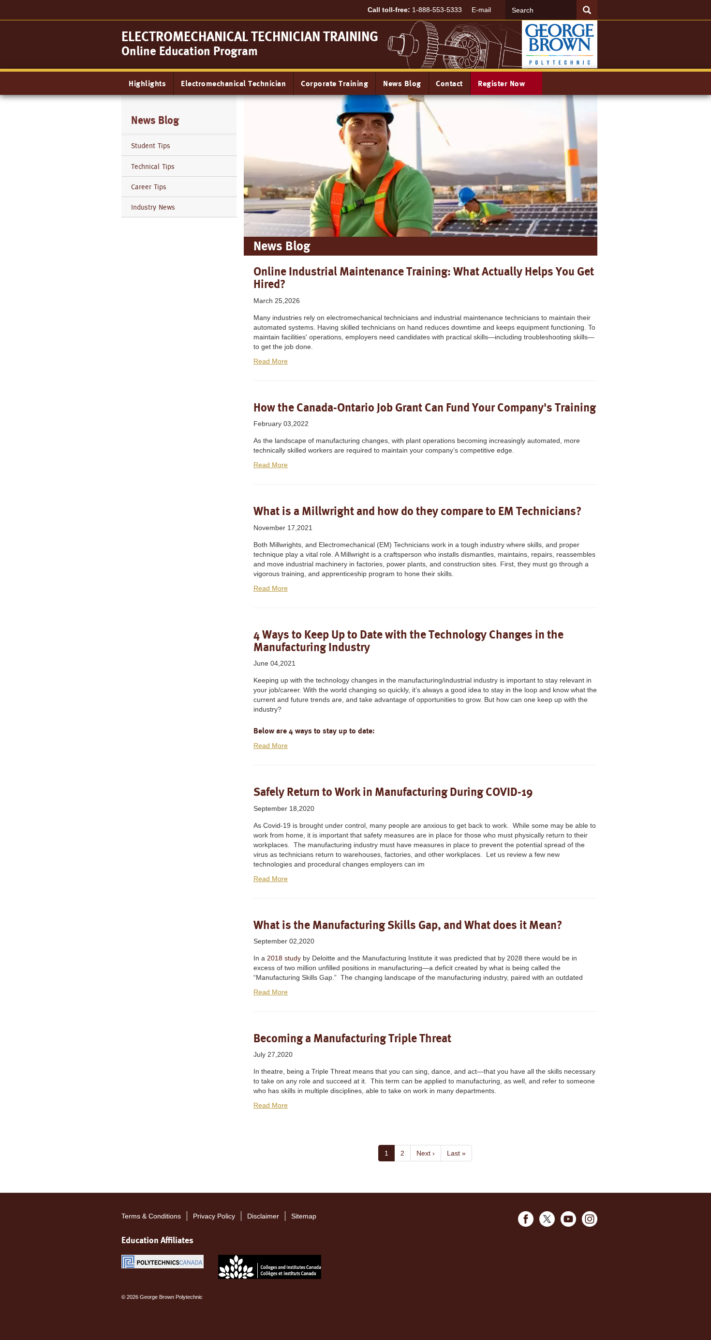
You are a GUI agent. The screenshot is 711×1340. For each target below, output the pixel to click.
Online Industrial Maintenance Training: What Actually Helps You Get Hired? (423, 277)
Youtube (568, 1219)
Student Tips (150, 145)
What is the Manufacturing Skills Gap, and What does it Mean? (407, 925)
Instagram (589, 1219)
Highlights (147, 83)
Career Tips (148, 187)
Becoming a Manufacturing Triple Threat (352, 1038)
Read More (270, 361)
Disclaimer (263, 1216)
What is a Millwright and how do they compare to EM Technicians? (417, 511)
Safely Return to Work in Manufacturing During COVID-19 (393, 792)
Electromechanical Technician (233, 83)
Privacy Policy (214, 1216)
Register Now (502, 83)
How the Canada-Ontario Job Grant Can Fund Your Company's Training (424, 407)
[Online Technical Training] (559, 43)
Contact (449, 83)
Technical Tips (153, 166)
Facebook (525, 1219)
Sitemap (303, 1216)
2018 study (284, 958)
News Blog (402, 83)
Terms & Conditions (151, 1216)
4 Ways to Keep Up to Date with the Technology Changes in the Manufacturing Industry (408, 640)
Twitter (547, 1219)
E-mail (481, 10)
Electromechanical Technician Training (249, 37)
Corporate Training (334, 83)
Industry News (153, 207)
